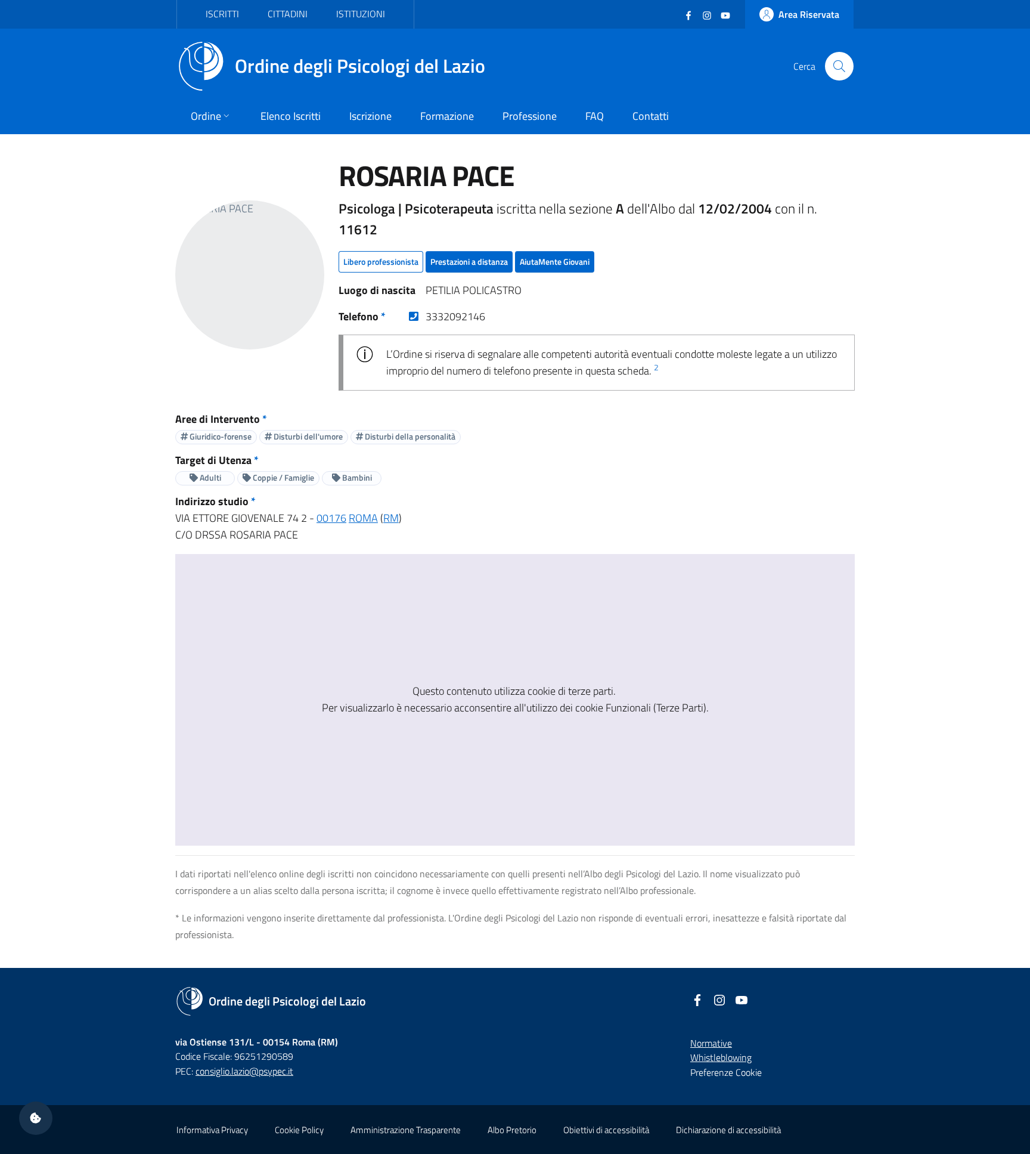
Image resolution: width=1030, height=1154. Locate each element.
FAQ (594, 116)
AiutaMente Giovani (555, 261)
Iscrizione (370, 116)
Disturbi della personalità (409, 436)
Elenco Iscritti (290, 116)
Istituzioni (360, 14)
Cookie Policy (299, 1130)
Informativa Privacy (212, 1130)
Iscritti (222, 14)
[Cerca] (839, 66)
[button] (35, 1118)
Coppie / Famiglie (282, 477)
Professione (529, 116)
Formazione (447, 116)
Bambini (356, 477)
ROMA (363, 518)
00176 (331, 518)
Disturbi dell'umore (307, 436)
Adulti (209, 477)
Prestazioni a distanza (469, 261)
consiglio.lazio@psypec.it (244, 1071)
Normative (711, 1043)
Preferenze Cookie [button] (726, 1072)
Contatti (650, 116)
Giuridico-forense (220, 436)
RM (391, 518)
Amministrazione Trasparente (405, 1130)
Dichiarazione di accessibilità (728, 1130)
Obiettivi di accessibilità (606, 1130)
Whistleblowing (721, 1057)
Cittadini (288, 14)
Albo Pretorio (512, 1130)
